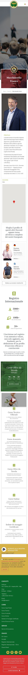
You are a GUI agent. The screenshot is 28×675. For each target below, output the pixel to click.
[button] (14, 202)
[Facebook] (7, 652)
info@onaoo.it (5, 600)
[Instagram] (16, 652)
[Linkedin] (12, 652)
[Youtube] (20, 652)
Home (4, 91)
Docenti (9, 91)
